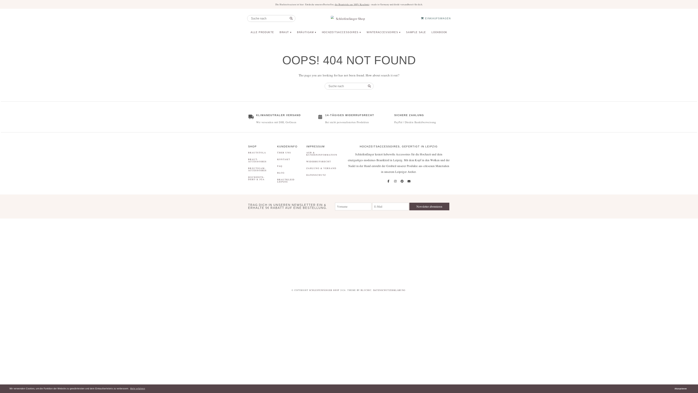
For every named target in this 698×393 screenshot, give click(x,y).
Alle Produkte (262, 32)
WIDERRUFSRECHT (318, 161)
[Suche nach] (291, 18)
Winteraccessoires (382, 32)
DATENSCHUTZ (316, 174)
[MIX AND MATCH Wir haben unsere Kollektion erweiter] (58, 251)
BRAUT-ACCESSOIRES (257, 160)
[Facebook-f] (389, 181)
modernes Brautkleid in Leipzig (383, 160)
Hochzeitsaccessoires (340, 32)
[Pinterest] (402, 181)
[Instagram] (395, 181)
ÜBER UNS (284, 152)
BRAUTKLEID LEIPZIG (286, 180)
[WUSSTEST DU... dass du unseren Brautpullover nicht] (407, 251)
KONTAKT (283, 159)
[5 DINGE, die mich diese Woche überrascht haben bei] (523, 251)
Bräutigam (305, 32)
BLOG (281, 172)
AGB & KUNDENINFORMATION (321, 153)
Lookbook (439, 32)
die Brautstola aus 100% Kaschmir (352, 4)
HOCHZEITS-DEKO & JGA (256, 178)
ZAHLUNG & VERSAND (321, 168)
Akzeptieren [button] (681, 389)
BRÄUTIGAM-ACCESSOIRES (257, 169)
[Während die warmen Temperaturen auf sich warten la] (291, 251)
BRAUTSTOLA (257, 152)
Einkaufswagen (437, 18)
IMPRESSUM (315, 146)
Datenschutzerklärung (389, 290)
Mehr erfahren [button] (137, 388)
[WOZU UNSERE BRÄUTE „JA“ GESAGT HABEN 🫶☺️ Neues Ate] (174, 251)
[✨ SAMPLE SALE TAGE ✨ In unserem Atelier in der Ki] (640, 251)
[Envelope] (409, 181)
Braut (284, 32)
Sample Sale (416, 32)
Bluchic (366, 290)
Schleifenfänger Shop (324, 290)
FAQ (279, 165)
